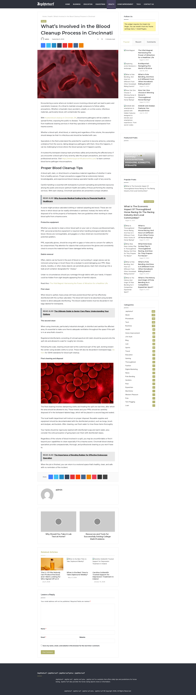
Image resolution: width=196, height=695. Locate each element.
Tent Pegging (130, 402)
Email (43, 637)
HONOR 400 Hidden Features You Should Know (146, 108)
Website (82, 637)
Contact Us (149, 4)
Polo (127, 398)
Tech (138, 4)
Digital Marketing (131, 369)
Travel (127, 351)
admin (47, 39)
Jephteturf (129, 311)
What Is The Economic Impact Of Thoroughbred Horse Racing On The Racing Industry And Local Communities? (139, 212)
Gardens (128, 380)
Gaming (128, 358)
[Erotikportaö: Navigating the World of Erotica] (130, 66)
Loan (127, 405)
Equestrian (100, 4)
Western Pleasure (131, 394)
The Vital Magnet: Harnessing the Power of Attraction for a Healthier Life (79, 283)
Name (43, 629)
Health (111, 4)
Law (126, 344)
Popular (126, 42)
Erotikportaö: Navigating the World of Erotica (145, 66)
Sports (127, 347)
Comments (151, 42)
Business (76, 4)
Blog (127, 340)
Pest (127, 384)
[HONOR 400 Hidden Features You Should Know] (130, 115)
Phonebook (129, 318)
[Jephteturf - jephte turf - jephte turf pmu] (45, 4)
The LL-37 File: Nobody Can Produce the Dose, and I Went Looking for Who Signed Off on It (50, 575)
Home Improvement (125, 4)
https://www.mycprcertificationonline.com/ (79, 158)
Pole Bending (130, 376)
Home (67, 4)
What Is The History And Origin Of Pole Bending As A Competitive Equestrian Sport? (146, 282)
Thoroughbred (130, 362)
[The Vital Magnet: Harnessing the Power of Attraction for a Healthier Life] (130, 53)
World (127, 315)
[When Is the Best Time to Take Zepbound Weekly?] (78, 564)
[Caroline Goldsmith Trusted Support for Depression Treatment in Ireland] (104, 564)
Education (88, 4)
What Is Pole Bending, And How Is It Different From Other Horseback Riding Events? (146, 79)
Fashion (128, 366)
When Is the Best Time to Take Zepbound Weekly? (77, 573)
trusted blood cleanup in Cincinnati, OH (60, 118)
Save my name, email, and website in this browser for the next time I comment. (71, 646)
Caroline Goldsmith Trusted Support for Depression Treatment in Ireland (103, 575)
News (127, 373)
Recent (138, 42)
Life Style (128, 337)
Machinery (129, 391)
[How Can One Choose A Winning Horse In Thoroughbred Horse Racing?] (130, 95)
